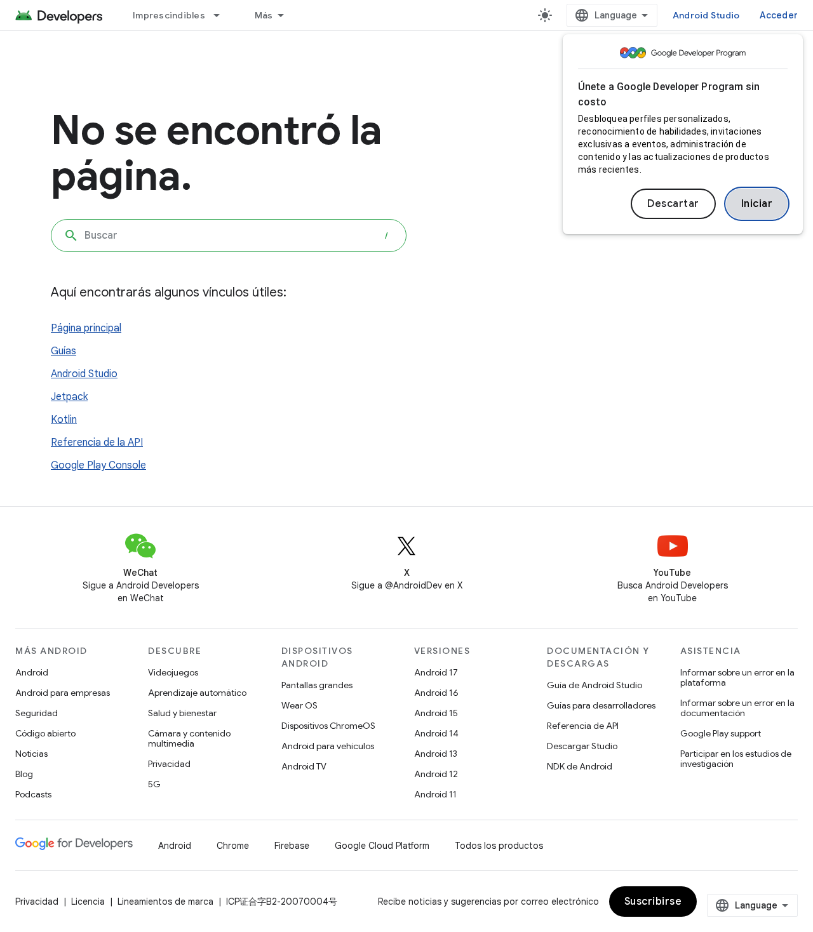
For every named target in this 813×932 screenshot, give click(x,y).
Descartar (673, 203)
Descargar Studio (582, 746)
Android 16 (436, 692)
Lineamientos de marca (165, 901)
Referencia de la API (97, 442)
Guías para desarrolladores (601, 705)
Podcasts (33, 794)
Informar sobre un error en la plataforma (737, 677)
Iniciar (757, 203)
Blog (24, 774)
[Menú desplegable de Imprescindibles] (222, 15)
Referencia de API (583, 725)
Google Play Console (98, 465)
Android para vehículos (327, 746)
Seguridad (36, 713)
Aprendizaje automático (197, 692)
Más (264, 15)
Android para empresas (62, 692)
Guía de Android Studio (594, 685)
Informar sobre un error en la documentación (737, 708)
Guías (63, 351)
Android (31, 672)
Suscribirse (653, 901)
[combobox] (228, 235)
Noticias (31, 753)
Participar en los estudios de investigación (735, 758)
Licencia (88, 901)
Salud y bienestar (182, 713)
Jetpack (69, 396)
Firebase (291, 845)
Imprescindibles (169, 15)
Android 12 (436, 774)
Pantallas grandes (317, 685)
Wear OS (299, 705)
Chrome (233, 845)
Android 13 (435, 753)
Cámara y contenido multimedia (189, 738)
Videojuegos (173, 672)
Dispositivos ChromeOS (328, 725)
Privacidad (169, 763)
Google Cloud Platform (382, 845)
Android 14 (436, 733)
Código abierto (45, 733)
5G (154, 784)
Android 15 (436, 713)
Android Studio (706, 15)
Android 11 (435, 794)
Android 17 (436, 672)
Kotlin (64, 419)
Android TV (303, 766)
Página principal (86, 328)
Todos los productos (499, 845)
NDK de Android (579, 766)
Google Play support (720, 733)
